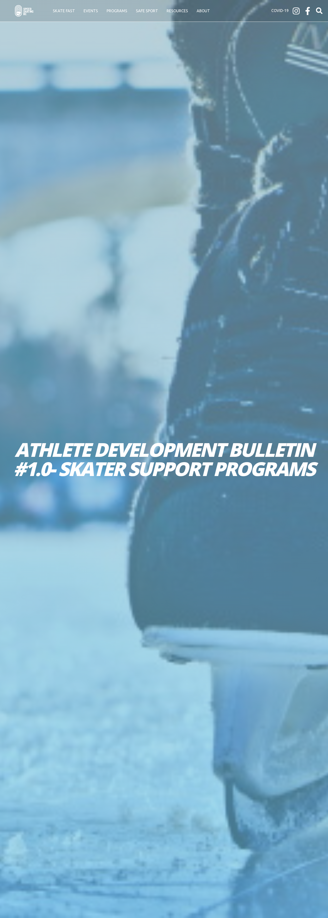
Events (91, 11)
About (203, 11)
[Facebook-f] (308, 11)
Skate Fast (64, 11)
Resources (177, 11)
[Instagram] (296, 11)
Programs (117, 11)
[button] (319, 11)
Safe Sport (147, 11)
